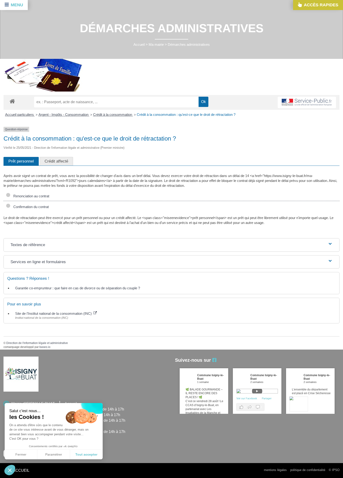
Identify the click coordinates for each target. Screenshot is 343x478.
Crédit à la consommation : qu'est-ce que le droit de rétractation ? (186, 115)
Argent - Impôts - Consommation (63, 115)
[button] (9, 470)
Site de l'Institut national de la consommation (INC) (54, 313)
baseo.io (44, 347)
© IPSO (334, 470)
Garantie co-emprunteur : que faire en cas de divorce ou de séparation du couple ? (77, 288)
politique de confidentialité (307, 470)
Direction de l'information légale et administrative (37, 343)
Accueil (139, 44)
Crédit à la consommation (113, 115)
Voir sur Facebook (247, 398)
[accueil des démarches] (12, 101)
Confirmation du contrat (30, 207)
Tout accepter (86, 454)
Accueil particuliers (20, 115)
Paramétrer (53, 454)
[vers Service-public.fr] (307, 102)
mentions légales (275, 470)
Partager (267, 398)
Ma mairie (156, 44)
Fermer (20, 454)
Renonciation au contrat (30, 196)
